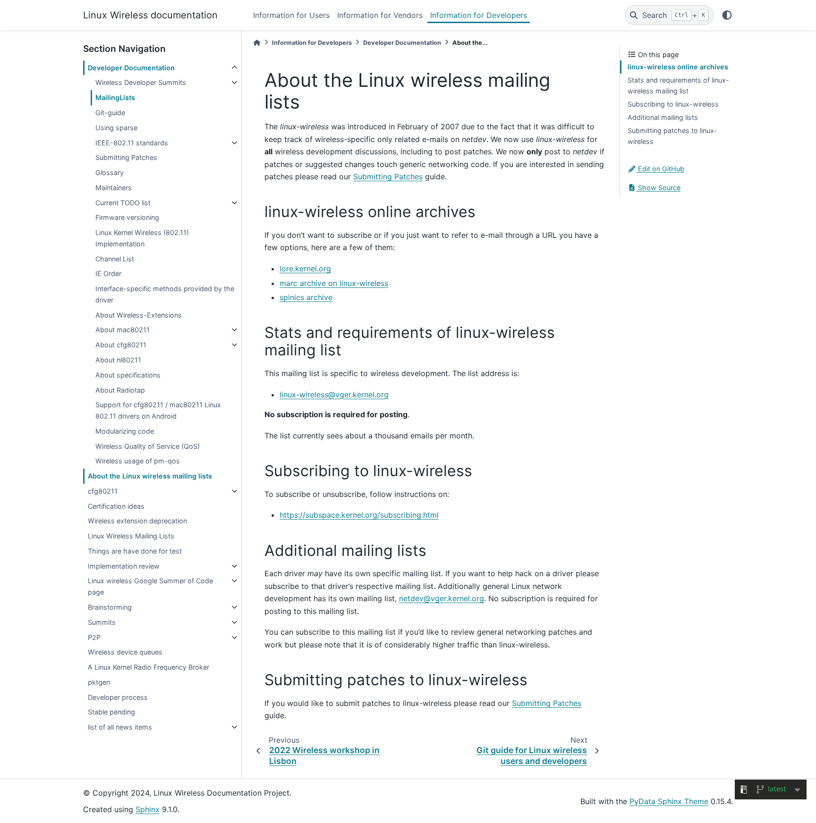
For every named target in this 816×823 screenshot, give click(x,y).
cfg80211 (103, 491)
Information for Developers (478, 15)
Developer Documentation (131, 68)
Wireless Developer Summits (140, 82)
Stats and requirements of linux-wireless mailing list (678, 85)
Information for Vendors (380, 15)
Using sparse (116, 128)
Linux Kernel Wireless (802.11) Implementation (142, 238)
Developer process (118, 697)
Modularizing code (124, 431)
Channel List (114, 259)
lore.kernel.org (305, 268)
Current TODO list (123, 203)
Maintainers (113, 188)
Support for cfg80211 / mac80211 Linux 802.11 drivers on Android (158, 410)
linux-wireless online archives (678, 67)
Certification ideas (116, 506)
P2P (94, 637)
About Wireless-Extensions (138, 315)
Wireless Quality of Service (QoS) (147, 446)
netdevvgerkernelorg (441, 598)
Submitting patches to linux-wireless (672, 136)
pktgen (99, 682)
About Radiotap (120, 390)
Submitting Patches (126, 157)
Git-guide (110, 113)
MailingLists (115, 97)
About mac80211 (122, 330)
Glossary (109, 172)
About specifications (128, 375)
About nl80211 (118, 360)
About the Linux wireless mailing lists (150, 476)
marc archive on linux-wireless (334, 283)
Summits (102, 622)
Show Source (658, 188)
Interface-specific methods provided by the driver (164, 294)
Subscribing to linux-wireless (673, 104)
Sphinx (148, 809)
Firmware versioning (127, 217)
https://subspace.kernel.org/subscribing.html (359, 515)
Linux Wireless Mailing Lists (131, 536)
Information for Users (291, 15)
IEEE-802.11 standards (131, 143)
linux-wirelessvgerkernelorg (334, 394)
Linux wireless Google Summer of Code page (150, 586)
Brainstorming (110, 607)
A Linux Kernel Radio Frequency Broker (148, 667)
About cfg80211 (120, 345)
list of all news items (120, 727)
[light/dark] (727, 15)
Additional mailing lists (663, 117)
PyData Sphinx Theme (668, 801)
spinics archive (306, 297)
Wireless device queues (125, 652)
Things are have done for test (135, 551)
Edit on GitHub (660, 169)
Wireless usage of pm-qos (137, 461)
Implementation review (124, 566)
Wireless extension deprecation (137, 521)
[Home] (257, 43)
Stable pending (111, 712)
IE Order (108, 273)
